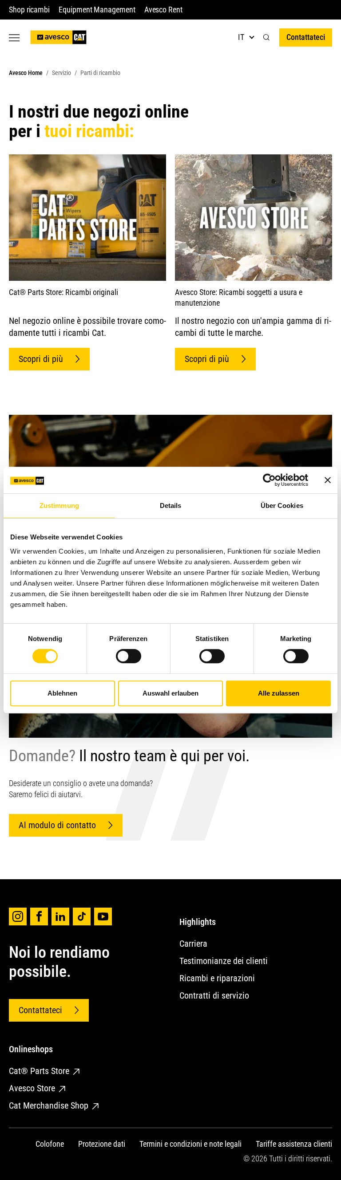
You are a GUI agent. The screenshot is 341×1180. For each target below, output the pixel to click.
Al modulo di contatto (57, 825)
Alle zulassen (278, 693)
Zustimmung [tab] (59, 505)
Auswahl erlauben (170, 693)
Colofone (50, 1144)
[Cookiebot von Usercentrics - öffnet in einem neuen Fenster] (269, 480)
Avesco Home (26, 72)
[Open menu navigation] (14, 37)
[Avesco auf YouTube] (103, 916)
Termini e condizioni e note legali (190, 1144)
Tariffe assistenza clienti (294, 1144)
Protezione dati (101, 1144)
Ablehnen (62, 693)
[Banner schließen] (328, 480)
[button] (266, 37)
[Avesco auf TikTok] (82, 916)
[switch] (128, 656)
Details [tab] (171, 505)
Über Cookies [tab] (282, 505)
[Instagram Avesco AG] (18, 916)
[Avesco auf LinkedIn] (60, 916)
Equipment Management (97, 9)
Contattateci (305, 37)
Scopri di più (41, 359)
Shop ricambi (29, 9)
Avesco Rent (163, 9)
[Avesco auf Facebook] (39, 916)
